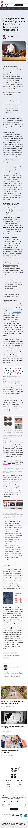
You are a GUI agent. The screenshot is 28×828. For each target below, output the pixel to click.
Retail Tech (6, 658)
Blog (5, 8)
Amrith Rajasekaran (14, 37)
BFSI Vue (14, 800)
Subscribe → (14, 809)
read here (15, 296)
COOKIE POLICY (14, 824)
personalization (14, 92)
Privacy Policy (5, 824)
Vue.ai (4, 376)
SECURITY (14, 826)
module (10, 265)
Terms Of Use (22, 824)
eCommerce (6, 652)
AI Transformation (11, 8)
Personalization (16, 655)
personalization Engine (9, 239)
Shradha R (5, 755)
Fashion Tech (13, 652)
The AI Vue (21, 800)
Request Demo (18, 5)
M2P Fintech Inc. (11, 823)
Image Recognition (7, 655)
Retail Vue (7, 800)
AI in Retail (5, 15)
